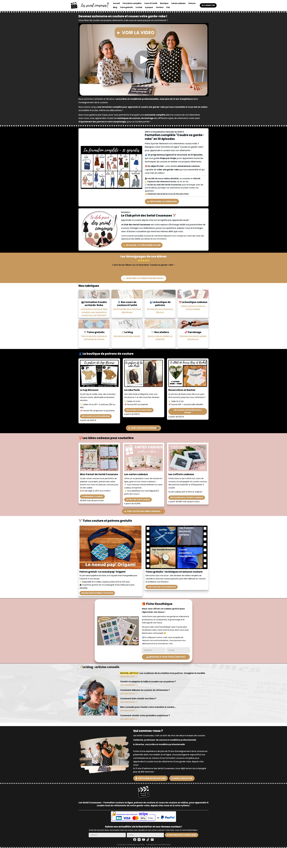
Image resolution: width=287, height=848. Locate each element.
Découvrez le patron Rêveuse (96, 416)
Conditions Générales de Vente (131, 844)
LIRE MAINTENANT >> (129, 676)
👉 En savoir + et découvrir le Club (141, 245)
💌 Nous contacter (181, 778)
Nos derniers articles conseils (127, 336)
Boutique (164, 3)
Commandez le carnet (92, 496)
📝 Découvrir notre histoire (150, 778)
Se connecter (208, 5)
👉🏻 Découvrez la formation (162, 201)
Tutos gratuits (126, 7)
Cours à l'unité (150, 3)
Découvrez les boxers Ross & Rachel (188, 411)
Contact (159, 7)
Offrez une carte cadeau (138, 499)
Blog (115, 7)
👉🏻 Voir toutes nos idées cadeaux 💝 (143, 511)
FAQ (168, 7)
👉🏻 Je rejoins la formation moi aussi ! (143, 278)
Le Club (139, 7)
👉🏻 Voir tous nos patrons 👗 (143, 428)
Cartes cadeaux (178, 3)
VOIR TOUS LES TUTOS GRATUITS (161, 587)
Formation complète (132, 3)
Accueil (116, 3)
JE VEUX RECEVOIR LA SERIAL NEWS (182, 835)
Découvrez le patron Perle (139, 410)
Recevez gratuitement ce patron (97, 593)
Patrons (192, 3)
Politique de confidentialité (158, 844)
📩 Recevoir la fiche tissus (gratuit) (165, 657)
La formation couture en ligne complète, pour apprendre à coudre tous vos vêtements (94, 312)
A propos (149, 7)
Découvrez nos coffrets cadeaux (186, 497)
